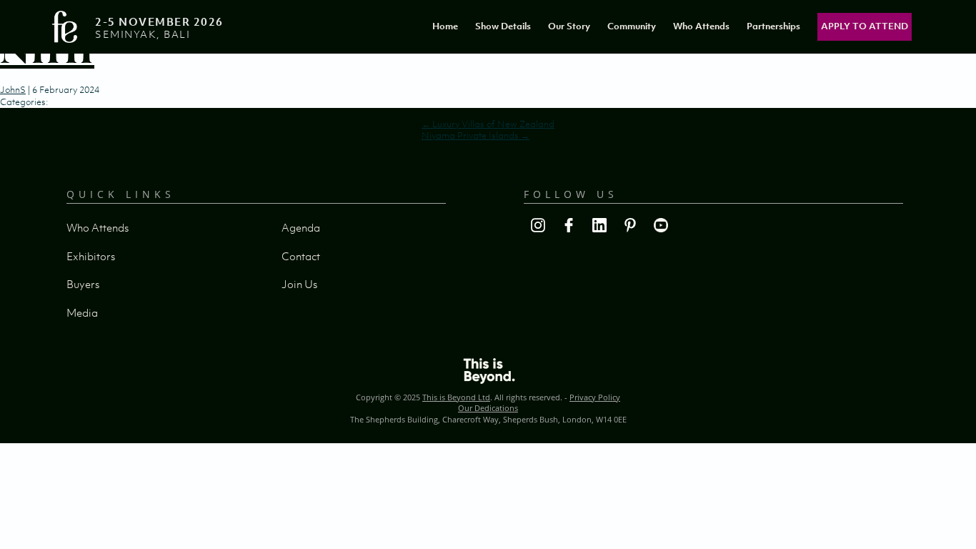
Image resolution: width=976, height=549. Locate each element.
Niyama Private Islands (475, 135)
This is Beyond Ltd (456, 397)
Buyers (82, 284)
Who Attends (701, 26)
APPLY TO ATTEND (864, 26)
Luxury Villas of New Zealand (488, 124)
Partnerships (773, 26)
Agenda (301, 227)
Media (82, 312)
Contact (301, 256)
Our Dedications (488, 407)
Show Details (503, 26)
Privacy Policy (594, 397)
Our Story (569, 26)
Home (445, 26)
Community (631, 26)
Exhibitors (90, 256)
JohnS (13, 90)
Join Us (299, 284)
